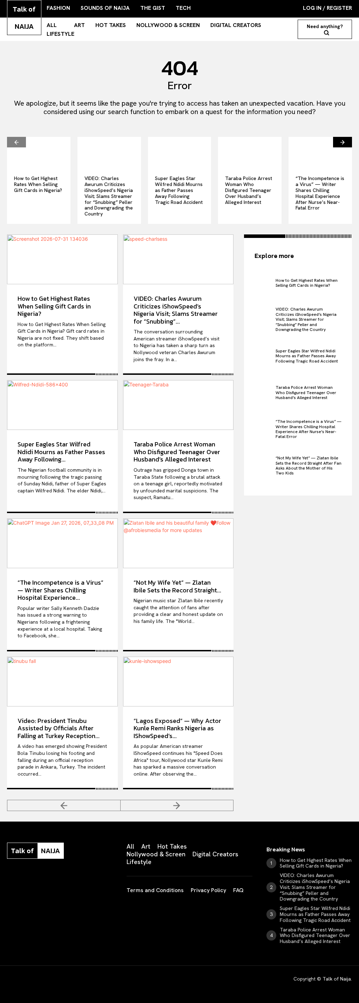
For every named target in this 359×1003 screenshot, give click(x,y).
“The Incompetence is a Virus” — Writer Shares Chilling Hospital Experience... (60, 590)
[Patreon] (41, 881)
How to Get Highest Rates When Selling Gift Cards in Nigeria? (38, 184)
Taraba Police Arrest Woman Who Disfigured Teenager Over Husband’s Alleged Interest (248, 190)
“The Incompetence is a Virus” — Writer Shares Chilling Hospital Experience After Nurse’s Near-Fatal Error (320, 193)
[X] (73, 881)
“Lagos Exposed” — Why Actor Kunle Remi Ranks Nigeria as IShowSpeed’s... (177, 728)
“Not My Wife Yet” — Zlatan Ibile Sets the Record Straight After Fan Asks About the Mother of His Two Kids (308, 465)
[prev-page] (16, 142)
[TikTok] (57, 881)
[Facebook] (9, 881)
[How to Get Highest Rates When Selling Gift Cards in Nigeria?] (38, 152)
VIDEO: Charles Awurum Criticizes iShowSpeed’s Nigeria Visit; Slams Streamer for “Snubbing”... (176, 310)
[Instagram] (25, 881)
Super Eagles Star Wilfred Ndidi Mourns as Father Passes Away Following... (61, 451)
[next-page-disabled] (177, 805)
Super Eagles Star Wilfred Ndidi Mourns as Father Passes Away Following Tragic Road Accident (179, 190)
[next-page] (342, 142)
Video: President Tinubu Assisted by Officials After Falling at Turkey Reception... (59, 728)
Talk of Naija (337, 979)
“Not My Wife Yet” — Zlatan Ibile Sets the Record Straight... (177, 586)
